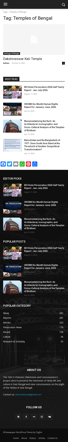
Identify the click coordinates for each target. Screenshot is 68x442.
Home (16, 438)
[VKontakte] (49, 417)
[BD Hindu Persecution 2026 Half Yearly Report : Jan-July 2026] (12, 92)
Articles (41, 438)
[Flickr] (34, 417)
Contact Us (52, 438)
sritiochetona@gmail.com (28, 394)
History (32, 438)
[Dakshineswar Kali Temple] (34, 39)
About (24, 438)
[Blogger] (18, 417)
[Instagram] (42, 417)
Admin (6, 63)
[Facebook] (26, 417)
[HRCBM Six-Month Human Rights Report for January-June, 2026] (12, 109)
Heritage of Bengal (11, 53)
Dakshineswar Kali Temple (22, 59)
